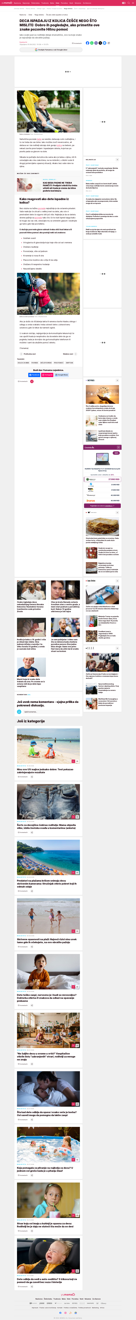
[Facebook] (60, 1313)
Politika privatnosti (84, 1308)
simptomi (69, 363)
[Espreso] (49, 1303)
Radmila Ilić (23, 42)
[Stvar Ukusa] (58, 1303)
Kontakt (59, 1308)
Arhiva (102, 1308)
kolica (59, 145)
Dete (30, 15)
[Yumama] (7, 3)
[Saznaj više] (117, 380)
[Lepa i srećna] (67, 1303)
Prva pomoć (58, 363)
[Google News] (76, 1313)
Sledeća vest (68, 354)
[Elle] (82, 1303)
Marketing (95, 1308)
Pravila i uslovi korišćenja (48, 1308)
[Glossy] (103, 1303)
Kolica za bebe (23, 363)
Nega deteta (39, 15)
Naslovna (23, 15)
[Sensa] (74, 1303)
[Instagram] (65, 1313)
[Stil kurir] (97, 1303)
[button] (76, 43)
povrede (41, 208)
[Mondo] (33, 1303)
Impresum (35, 1308)
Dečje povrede (46, 363)
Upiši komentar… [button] (30, 712)
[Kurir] (41, 1303)
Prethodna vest (30, 354)
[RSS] (70, 1313)
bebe (39, 139)
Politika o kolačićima (70, 1308)
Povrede (35, 363)
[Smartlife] (90, 1303)
